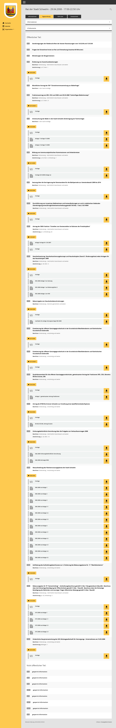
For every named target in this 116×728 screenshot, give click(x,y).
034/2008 (32, 384)
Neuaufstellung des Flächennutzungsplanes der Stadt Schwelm (54, 468)
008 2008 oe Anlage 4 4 (41, 551)
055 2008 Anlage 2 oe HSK (42, 293)
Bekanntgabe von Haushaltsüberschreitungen (48, 301)
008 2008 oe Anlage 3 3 (41, 519)
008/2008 (32, 475)
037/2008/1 (33, 361)
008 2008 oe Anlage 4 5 (41, 557)
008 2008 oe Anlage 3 (41, 500)
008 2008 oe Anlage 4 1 (41, 532)
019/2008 (32, 601)
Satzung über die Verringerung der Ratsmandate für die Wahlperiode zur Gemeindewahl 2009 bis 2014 (66, 182)
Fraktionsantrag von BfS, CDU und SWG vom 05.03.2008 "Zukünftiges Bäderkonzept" (60, 95)
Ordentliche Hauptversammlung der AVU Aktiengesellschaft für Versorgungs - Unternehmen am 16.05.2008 (69, 639)
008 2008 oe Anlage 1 (41, 487)
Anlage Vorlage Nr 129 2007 (43, 242)
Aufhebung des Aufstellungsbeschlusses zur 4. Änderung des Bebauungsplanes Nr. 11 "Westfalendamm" (68, 565)
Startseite (8, 23)
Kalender (7, 26)
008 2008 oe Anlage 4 (41, 525)
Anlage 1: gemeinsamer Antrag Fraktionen (47, 396)
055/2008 (32, 269)
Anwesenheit (74, 16)
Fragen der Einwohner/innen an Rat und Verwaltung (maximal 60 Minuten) (57, 50)
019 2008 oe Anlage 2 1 (41, 619)
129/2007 (32, 237)
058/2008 (32, 309)
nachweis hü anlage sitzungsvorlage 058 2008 (48, 321)
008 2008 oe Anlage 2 (41, 494)
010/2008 (32, 127)
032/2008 (32, 412)
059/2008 (32, 72)
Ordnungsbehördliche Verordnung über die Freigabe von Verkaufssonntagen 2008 (60, 431)
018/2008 (32, 573)
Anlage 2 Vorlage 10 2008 (42, 145)
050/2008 (32, 190)
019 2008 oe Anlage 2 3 (41, 631)
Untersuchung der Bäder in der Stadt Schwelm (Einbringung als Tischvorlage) (58, 119)
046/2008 (32, 442)
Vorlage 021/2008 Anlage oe (43, 175)
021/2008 (32, 163)
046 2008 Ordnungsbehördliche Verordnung (48, 454)
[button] (10, 29)
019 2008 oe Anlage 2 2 (41, 625)
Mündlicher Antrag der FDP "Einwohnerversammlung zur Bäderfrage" (55, 85)
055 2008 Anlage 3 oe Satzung (43, 281)
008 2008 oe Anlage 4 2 (41, 538)
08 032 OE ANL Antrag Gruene (43, 424)
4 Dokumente (31, 28)
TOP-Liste (60, 16)
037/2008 (32, 338)
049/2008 (32, 213)
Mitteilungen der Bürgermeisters (43, 56)
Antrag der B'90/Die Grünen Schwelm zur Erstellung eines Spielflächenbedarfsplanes (61, 404)
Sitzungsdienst (106, 722)
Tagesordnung (46, 16)
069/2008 (32, 650)
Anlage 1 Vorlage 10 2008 (42, 138)
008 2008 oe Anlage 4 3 (41, 545)
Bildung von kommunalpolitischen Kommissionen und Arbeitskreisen (56, 152)
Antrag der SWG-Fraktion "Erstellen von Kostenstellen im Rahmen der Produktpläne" (61, 226)
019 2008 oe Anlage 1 (41, 612)
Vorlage (37, 78)
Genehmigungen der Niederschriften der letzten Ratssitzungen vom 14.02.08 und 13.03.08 (62, 44)
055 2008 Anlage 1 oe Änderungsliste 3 (46, 287)
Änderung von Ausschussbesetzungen (45, 62)
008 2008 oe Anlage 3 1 (41, 506)
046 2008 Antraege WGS (42, 460)
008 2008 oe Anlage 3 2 (41, 513)
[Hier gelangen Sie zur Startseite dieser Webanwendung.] (10, 10)
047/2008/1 (33, 106)
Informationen (32, 16)
